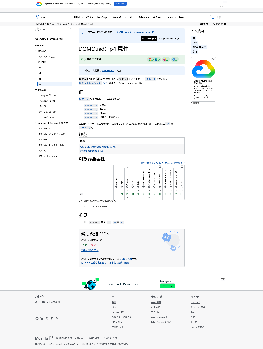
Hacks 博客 (196, 327)
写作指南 (155, 312)
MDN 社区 (156, 302)
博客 (114, 307)
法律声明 (92, 338)
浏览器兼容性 (199, 47)
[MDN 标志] (41, 296)
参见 (195, 51)
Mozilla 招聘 (118, 312)
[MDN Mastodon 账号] (52, 318)
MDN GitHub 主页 (160, 322)
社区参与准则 (108, 338)
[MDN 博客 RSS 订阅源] (57, 318)
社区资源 (155, 307)
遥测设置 (78, 338)
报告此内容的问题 (118, 262)
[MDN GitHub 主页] (37, 318)
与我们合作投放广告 (122, 317)
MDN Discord (158, 317)
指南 (193, 312)
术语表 (194, 322)
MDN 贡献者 (126, 258)
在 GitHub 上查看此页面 (92, 262)
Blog (181, 17)
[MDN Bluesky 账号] (42, 318)
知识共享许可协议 (114, 344)
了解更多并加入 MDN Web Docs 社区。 (136, 32)
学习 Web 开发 (198, 307)
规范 (195, 42)
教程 (193, 317)
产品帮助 (116, 327)
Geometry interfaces (46, 38)
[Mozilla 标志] (44, 338)
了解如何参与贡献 (90, 250)
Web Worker (108, 70)
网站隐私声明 (63, 338)
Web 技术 (195, 302)
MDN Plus (117, 322)
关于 (114, 302)
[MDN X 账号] (47, 318)
